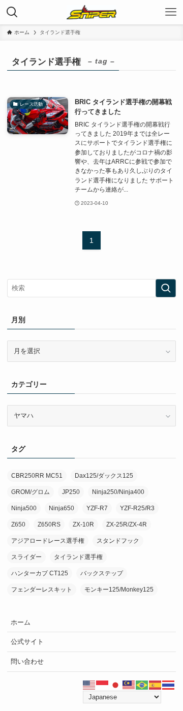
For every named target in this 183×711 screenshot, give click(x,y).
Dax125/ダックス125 (104, 475)
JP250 (71, 492)
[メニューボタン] (171, 12)
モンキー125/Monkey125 (119, 589)
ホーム (20, 622)
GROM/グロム (30, 492)
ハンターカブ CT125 (39, 573)
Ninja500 (24, 508)
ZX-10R (83, 524)
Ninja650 (61, 508)
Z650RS (49, 524)
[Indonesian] (102, 685)
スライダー (26, 557)
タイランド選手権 (78, 557)
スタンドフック (118, 540)
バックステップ (101, 573)
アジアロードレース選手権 (47, 540)
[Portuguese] (142, 685)
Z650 (18, 524)
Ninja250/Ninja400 (118, 492)
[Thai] (168, 685)
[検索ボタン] (12, 12)
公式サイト (27, 641)
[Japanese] (116, 685)
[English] (89, 685)
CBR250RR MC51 (37, 475)
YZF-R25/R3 (137, 508)
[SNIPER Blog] (91, 12)
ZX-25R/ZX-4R (126, 524)
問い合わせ (27, 661)
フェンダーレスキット (41, 589)
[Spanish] (155, 685)
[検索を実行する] (166, 288)
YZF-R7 (97, 508)
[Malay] (129, 685)
